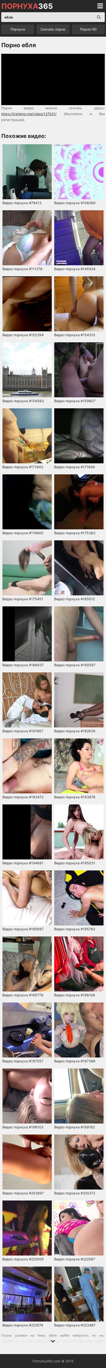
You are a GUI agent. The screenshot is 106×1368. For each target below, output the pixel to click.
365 (27, 6)
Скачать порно (52, 29)
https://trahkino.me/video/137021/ (28, 114)
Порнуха (17, 29)
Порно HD (88, 29)
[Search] (99, 17)
